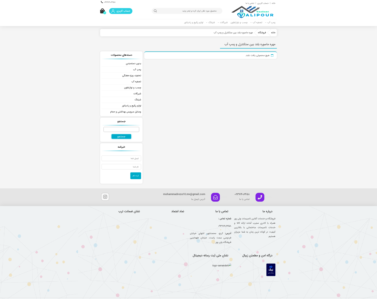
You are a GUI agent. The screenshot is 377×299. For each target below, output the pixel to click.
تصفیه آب (257, 22)
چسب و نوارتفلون (239, 22)
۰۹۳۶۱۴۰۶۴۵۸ (109, 2)
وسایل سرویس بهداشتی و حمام (125, 112)
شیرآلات (224, 22)
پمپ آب (271, 22)
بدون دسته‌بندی (133, 63)
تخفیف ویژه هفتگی (131, 75)
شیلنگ (211, 22)
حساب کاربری (263, 3)
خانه (273, 3)
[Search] (155, 11)
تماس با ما (250, 3)
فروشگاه (262, 32)
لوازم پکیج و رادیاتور (193, 22)
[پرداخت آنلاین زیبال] (270, 275)
